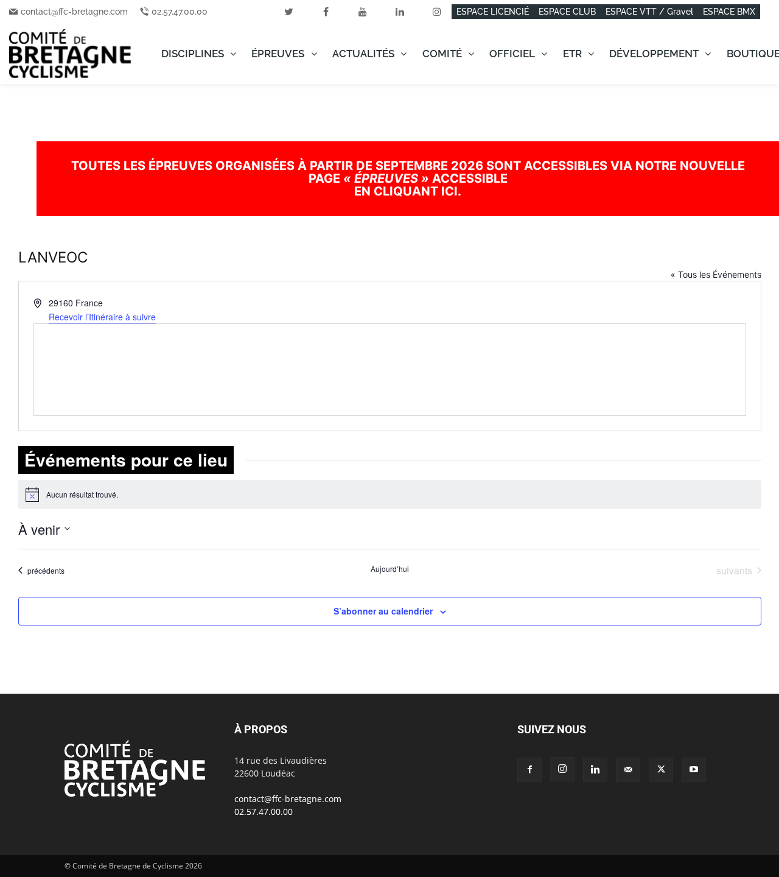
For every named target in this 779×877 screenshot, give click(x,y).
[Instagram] (562, 769)
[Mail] (628, 770)
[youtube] (363, 11)
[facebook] (325, 11)
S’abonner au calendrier (383, 611)
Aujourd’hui (390, 569)
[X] (661, 770)
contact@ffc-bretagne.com (74, 11)
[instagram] (437, 11)
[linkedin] (400, 11)
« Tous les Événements (716, 274)
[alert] (389, 494)
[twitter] (288, 11)
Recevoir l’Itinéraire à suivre (102, 317)
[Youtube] (694, 770)
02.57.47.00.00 (180, 11)
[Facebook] (529, 770)
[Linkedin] (595, 770)
